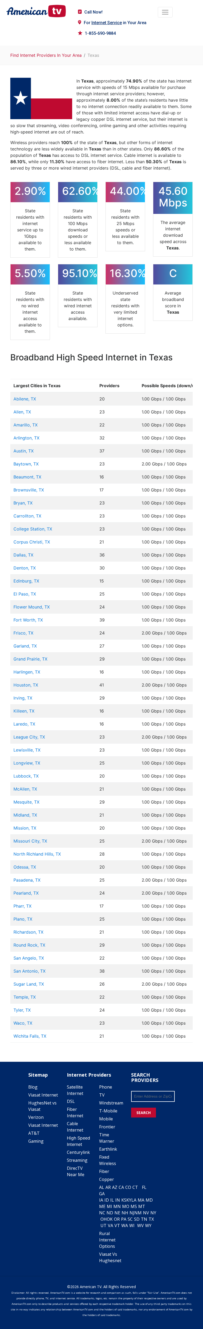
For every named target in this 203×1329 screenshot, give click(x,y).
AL (101, 1187)
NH (125, 1213)
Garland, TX (25, 646)
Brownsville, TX (28, 490)
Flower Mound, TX (31, 607)
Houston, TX (25, 685)
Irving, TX (22, 698)
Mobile (106, 1119)
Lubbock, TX (26, 776)
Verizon (36, 1117)
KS (123, 1200)
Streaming (77, 1160)
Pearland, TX (26, 893)
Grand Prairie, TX (30, 659)
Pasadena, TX (26, 880)
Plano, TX (22, 919)
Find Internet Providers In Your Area (46, 55)
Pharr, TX (22, 906)
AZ (114, 1187)
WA (124, 1225)
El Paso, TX (24, 594)
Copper (106, 1179)
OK (110, 1219)
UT (103, 1225)
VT (117, 1225)
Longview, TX (26, 763)
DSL (71, 1101)
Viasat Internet (43, 1095)
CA (121, 1187)
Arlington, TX (26, 438)
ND (110, 1213)
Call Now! (93, 12)
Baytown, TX (26, 464)
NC (102, 1213)
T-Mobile (108, 1111)
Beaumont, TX (27, 477)
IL (112, 1200)
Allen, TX (22, 412)
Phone (105, 1087)
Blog (33, 1087)
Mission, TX (24, 828)
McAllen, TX (25, 789)
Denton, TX (24, 568)
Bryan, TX (23, 503)
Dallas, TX (23, 555)
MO (125, 1206)
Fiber (104, 1171)
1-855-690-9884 (100, 33)
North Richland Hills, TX (37, 854)
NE (117, 1213)
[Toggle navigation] (165, 12)
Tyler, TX (22, 1010)
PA (123, 1219)
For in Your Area (115, 22)
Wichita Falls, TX (29, 1036)
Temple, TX (24, 997)
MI (109, 1206)
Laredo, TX (24, 724)
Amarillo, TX (25, 425)
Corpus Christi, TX (31, 542)
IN (117, 1200)
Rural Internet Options (107, 1240)
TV (102, 1095)
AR (108, 1187)
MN (117, 1206)
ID (106, 1200)
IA (101, 1200)
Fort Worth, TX (28, 620)
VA (110, 1225)
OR (117, 1219)
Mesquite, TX (26, 802)
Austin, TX (23, 451)
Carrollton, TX (27, 516)
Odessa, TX (24, 867)
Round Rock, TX (29, 945)
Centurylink (78, 1152)
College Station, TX (32, 529)
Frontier (107, 1127)
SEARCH (143, 1112)
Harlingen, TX (26, 672)
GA (102, 1194)
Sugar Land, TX (28, 984)
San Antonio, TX (29, 971)
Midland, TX (25, 815)
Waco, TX (22, 1023)
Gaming (36, 1141)
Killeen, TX (23, 711)
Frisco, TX (23, 633)
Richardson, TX (28, 932)
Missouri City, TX (30, 841)
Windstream (111, 1103)
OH (103, 1219)
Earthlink (108, 1149)
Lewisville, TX (26, 750)
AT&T (34, 1133)
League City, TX (29, 737)
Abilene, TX (24, 399)
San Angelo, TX (28, 958)
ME (102, 1206)
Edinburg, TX (26, 581)
